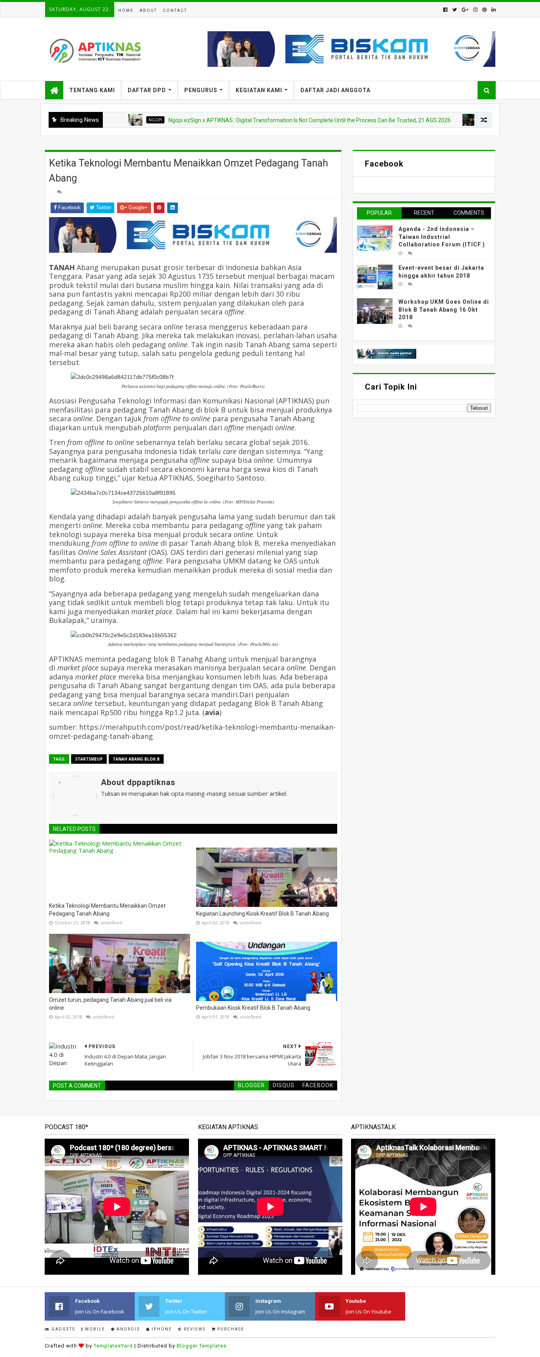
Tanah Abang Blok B (136, 759)
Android (127, 1329)
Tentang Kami (92, 90)
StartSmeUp (89, 759)
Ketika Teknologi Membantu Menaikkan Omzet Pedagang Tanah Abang (107, 910)
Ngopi (125, 120)
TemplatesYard (113, 1346)
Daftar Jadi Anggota (335, 90)
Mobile (94, 1329)
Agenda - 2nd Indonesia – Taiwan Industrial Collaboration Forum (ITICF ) (441, 237)
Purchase (230, 1329)
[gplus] (465, 9)
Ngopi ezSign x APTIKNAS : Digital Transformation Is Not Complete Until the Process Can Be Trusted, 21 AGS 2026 (279, 120)
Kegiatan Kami (259, 90)
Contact (175, 10)
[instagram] (475, 9)
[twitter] (455, 9)
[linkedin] (493, 9)
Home (126, 10)
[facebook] (445, 9)
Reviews (194, 1329)
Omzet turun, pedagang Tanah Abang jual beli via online (110, 1004)
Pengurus (200, 90)
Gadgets (62, 1329)
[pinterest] (484, 9)
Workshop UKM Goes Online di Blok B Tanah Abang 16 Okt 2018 (443, 309)
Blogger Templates (202, 1346)
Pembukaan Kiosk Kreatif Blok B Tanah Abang (253, 1008)
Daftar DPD (147, 90)
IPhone (161, 1329)
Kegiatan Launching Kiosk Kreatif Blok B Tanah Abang (262, 913)
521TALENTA (464, 120)
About (148, 10)
